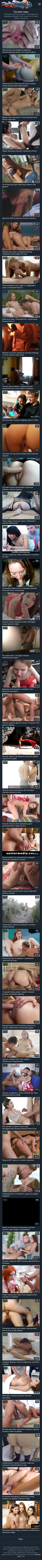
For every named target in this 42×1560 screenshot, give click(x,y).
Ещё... (21, 1539)
